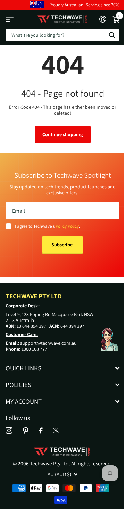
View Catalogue (10, 19)
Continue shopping (62, 134)
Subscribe (62, 245)
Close (62, 368)
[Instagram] (9, 430)
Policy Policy (67, 226)
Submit (111, 35)
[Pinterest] (25, 430)
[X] (56, 430)
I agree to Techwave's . (47, 226)
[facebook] (41, 431)
